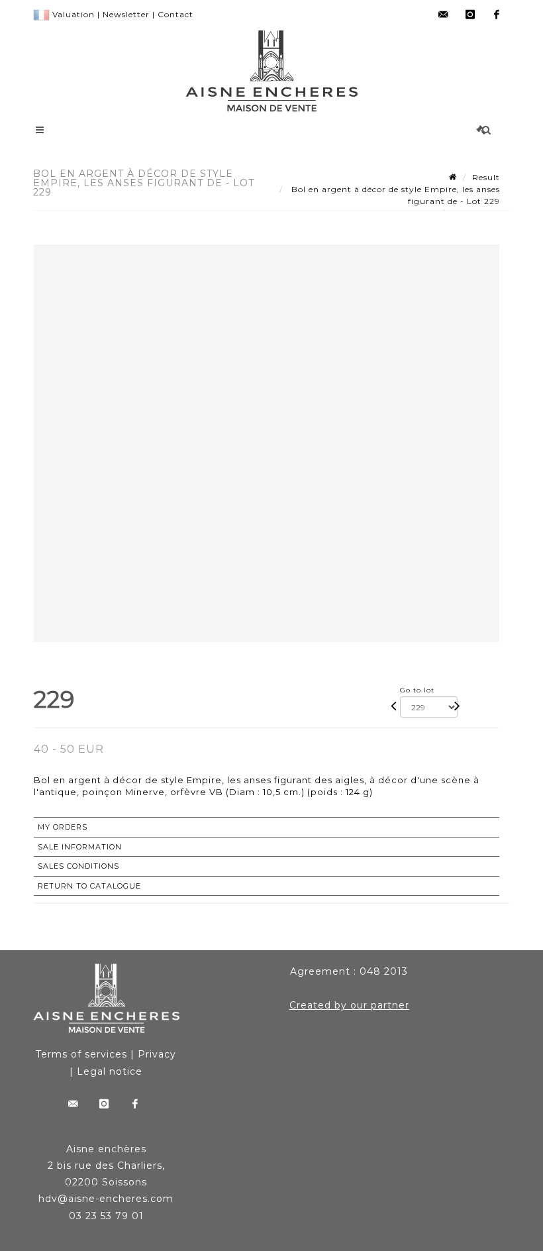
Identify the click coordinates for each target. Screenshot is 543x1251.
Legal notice (109, 1071)
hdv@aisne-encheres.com (105, 1199)
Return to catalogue (89, 886)
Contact (175, 14)
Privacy (157, 1054)
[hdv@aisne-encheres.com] (443, 14)
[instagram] (470, 14)
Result (486, 177)
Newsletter (126, 14)
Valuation (73, 14)
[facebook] (496, 14)
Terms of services (81, 1054)
